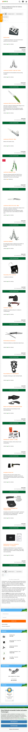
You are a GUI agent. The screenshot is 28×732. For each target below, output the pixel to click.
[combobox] (11, 14)
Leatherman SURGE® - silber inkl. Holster (12, 70)
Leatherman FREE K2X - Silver (9, 139)
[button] (3, 14)
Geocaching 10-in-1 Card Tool (9, 274)
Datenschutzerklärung (22, 719)
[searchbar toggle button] (19, 1)
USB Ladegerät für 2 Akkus (14, 676)
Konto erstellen (5, 624)
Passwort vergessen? (6, 626)
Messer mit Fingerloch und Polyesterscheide (12, 406)
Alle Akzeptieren (14, 721)
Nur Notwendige (14, 725)
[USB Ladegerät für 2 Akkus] (14, 671)
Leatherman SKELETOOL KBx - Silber (11, 205)
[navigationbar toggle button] (26, 1)
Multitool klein (6, 37)
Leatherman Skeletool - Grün (9, 172)
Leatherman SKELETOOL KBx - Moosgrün (12, 103)
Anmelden (13, 621)
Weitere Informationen (14, 729)
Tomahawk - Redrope (7, 307)
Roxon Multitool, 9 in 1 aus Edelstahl (11, 373)
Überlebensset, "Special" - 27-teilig (10, 439)
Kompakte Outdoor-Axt (8, 472)
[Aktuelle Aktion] (25, 666)
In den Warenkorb (14, 54)
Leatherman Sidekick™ (8, 241)
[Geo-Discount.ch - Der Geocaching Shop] (4, 2)
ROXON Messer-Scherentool (9, 340)
